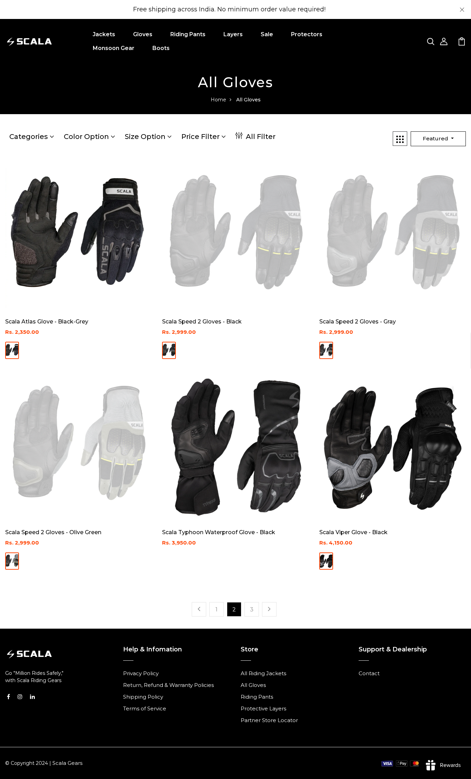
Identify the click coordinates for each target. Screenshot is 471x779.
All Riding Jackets (263, 673)
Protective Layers (263, 708)
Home (218, 100)
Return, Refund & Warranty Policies (168, 685)
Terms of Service (144, 708)
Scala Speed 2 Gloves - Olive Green (53, 532)
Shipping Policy (143, 696)
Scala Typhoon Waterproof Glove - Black (218, 532)
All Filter (259, 136)
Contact (369, 673)
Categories (29, 136)
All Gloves (253, 685)
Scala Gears (67, 763)
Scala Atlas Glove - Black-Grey (46, 321)
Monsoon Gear (113, 48)
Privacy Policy (141, 673)
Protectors (306, 34)
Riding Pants (188, 34)
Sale (267, 34)
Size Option (146, 136)
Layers (233, 34)
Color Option (87, 136)
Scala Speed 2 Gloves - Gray (357, 321)
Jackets (104, 34)
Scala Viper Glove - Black (353, 532)
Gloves (142, 34)
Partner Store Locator (269, 720)
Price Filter (201, 136)
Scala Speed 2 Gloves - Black (202, 321)
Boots (161, 48)
